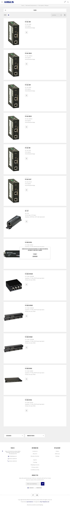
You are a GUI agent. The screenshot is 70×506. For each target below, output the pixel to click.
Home (22, 5)
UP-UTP (27, 211)
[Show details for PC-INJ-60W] (13, 96)
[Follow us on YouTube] (37, 495)
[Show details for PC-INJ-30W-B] (13, 65)
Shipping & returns (35, 464)
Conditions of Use (35, 469)
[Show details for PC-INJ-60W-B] (13, 128)
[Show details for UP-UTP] (13, 222)
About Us (35, 453)
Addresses (57, 453)
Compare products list (65, 15)
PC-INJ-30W (28, 22)
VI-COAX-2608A (28, 368)
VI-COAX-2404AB (29, 274)
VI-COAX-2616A (28, 400)
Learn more (35, 256)
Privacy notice (35, 467)
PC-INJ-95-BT (28, 179)
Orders (57, 451)
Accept (35, 254)
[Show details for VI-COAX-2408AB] (13, 317)
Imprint (35, 459)
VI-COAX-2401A (28, 242)
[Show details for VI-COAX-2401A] (13, 254)
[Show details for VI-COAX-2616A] (13, 411)
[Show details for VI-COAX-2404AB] (13, 285)
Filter (35, 10)
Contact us (35, 451)
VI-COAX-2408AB (29, 305)
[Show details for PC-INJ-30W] (13, 33)
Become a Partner (35, 456)
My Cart (65, 1)
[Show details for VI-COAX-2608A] (13, 380)
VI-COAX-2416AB (28, 337)
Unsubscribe (39, 487)
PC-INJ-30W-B (28, 53)
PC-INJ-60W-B (28, 116)
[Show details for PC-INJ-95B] (13, 159)
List (8, 15)
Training (35, 462)
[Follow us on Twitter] (33, 495)
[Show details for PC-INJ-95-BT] (13, 191)
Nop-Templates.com (44, 501)
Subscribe (31, 487)
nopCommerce (30, 501)
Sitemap (57, 456)
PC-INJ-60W (28, 85)
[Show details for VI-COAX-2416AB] (13, 348)
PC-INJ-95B (27, 148)
